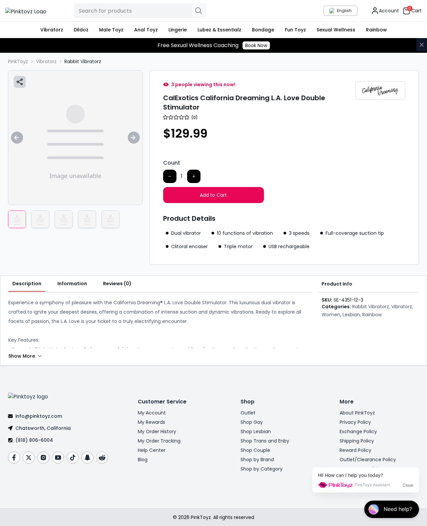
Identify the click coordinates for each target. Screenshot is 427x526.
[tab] (26, 284)
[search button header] (199, 10)
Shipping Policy (357, 440)
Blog (142, 459)
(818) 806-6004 (34, 440)
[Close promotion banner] (421, 44)
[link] (82, 61)
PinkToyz (18, 61)
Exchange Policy (358, 431)
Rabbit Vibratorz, (371, 306)
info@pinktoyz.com (38, 416)
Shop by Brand (257, 459)
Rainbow (372, 314)
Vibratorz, (402, 306)
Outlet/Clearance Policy (368, 459)
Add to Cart (213, 195)
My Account (152, 412)
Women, (331, 314)
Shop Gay (252, 422)
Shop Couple (255, 450)
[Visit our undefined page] (14, 458)
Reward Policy (355, 450)
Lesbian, (352, 314)
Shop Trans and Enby (265, 440)
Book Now (256, 45)
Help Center (151, 450)
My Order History (157, 431)
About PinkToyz (357, 412)
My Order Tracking (159, 440)
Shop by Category (262, 469)
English (344, 10)
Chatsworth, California (43, 428)
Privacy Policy (355, 422)
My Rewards (151, 422)
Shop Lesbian (256, 431)
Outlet (248, 412)
